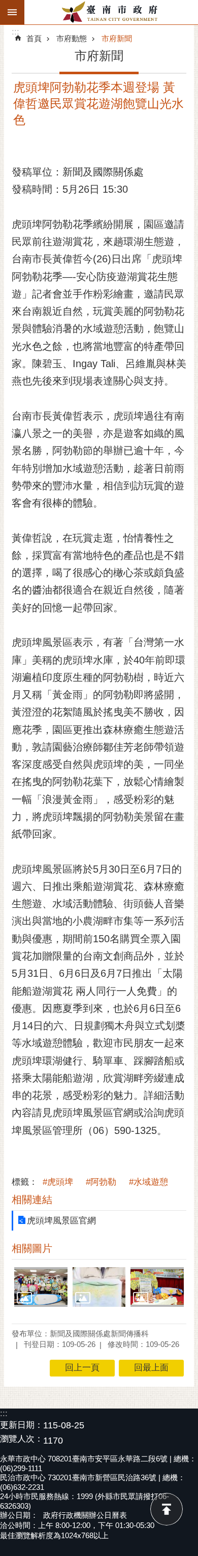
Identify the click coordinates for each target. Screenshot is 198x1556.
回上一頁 (82, 1367)
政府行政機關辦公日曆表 (85, 1515)
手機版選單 (12, 12)
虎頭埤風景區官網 (61, 1220)
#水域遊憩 (148, 1182)
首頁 (34, 38)
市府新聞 (117, 38)
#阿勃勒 (101, 1182)
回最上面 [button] (151, 1367)
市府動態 (71, 38)
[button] (41, 1287)
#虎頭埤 (58, 1182)
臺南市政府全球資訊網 (111, 12)
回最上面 (166, 1509)
